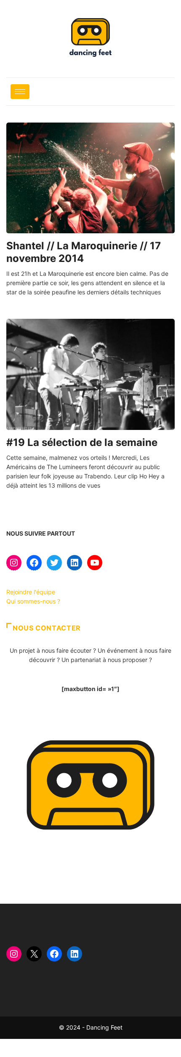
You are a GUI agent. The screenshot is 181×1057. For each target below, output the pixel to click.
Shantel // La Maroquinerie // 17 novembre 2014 (83, 252)
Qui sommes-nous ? (33, 601)
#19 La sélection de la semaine (81, 442)
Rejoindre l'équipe (30, 591)
